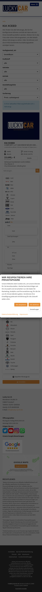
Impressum (24, 314)
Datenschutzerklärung (10, 314)
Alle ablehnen (34, 305)
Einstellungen (34, 309)
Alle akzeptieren (21, 305)
